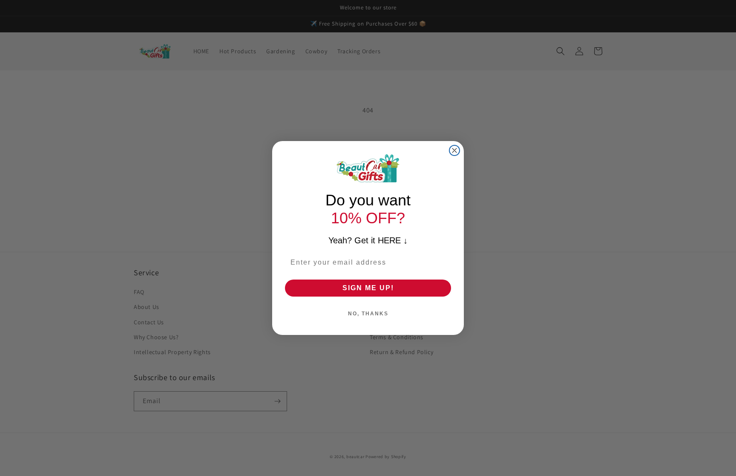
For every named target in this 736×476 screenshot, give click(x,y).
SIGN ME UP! (368, 287)
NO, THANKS (368, 314)
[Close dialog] (454, 150)
